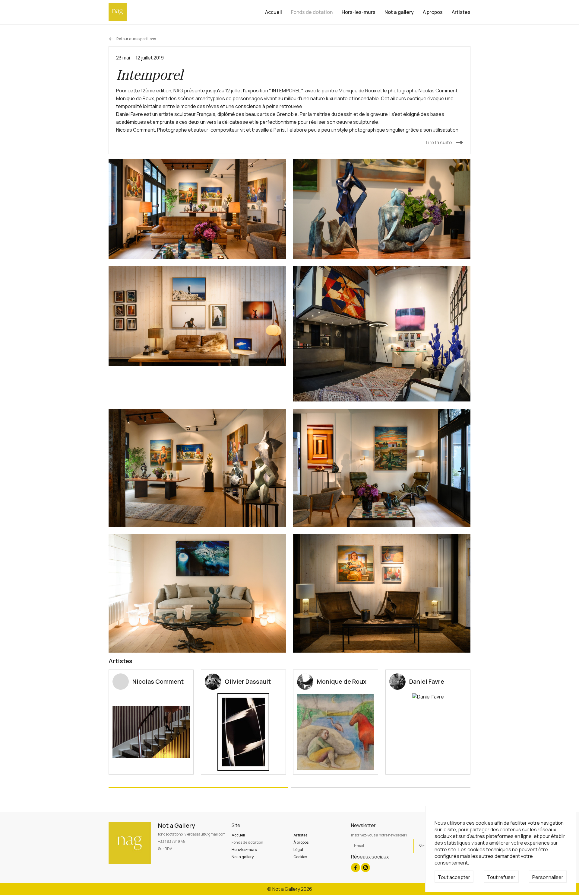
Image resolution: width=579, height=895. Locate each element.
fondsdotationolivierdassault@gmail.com (192, 834)
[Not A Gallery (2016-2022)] (118, 12)
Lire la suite (439, 142)
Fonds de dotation (312, 12)
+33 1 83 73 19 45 (171, 841)
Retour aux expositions (136, 39)
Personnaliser (547, 877)
